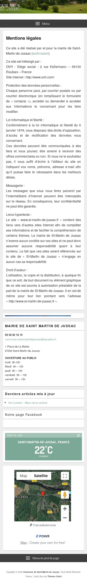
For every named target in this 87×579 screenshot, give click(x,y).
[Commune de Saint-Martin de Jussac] (43, 12)
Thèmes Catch (55, 576)
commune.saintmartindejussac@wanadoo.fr (30, 339)
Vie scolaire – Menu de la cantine (27, 403)
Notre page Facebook (23, 414)
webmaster (40, 53)
